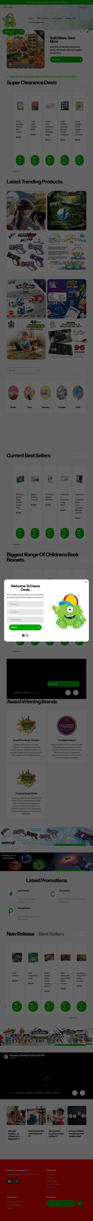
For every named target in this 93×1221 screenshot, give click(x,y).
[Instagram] (27, 635)
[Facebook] (23, 635)
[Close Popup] (85, 582)
